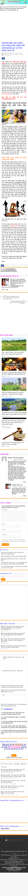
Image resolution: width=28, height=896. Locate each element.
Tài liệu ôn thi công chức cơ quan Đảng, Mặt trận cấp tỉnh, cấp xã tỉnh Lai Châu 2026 (14, 563)
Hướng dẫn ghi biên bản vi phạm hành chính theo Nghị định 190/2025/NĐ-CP (13, 634)
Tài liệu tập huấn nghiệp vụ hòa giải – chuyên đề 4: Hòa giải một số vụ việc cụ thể (11, 297)
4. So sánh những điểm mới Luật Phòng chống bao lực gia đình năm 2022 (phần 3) (14, 726)
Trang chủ (4, 7)
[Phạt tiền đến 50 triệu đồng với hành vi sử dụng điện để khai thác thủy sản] (1, 769)
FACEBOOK (10, 869)
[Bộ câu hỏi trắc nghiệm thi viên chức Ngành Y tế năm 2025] (1, 791)
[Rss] (12, 853)
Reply (24, 481)
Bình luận (4, 767)
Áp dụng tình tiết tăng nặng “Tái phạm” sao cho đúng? (13, 443)
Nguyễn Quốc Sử (7, 53)
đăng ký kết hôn (15, 225)
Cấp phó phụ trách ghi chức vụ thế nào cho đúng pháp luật (13, 781)
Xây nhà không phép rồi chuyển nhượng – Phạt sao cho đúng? (13, 393)
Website (4, 534)
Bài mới (23, 764)
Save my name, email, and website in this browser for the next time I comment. (14, 540)
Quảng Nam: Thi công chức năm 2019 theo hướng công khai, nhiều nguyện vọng (13, 775)
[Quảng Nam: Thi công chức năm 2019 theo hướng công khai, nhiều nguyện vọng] (1, 775)
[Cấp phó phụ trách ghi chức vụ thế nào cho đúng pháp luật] (1, 780)
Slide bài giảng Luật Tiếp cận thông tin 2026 (13, 556)
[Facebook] (13, 853)
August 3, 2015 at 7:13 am (19, 459)
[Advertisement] (14, 26)
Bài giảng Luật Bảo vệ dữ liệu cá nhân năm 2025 (13, 559)
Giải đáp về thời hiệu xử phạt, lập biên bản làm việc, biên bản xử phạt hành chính (13, 422)
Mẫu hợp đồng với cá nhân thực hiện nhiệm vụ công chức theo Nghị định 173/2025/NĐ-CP (12, 628)
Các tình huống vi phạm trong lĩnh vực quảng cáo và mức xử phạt (14, 567)
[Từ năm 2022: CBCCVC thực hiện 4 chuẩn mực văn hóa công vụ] (1, 786)
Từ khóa (16, 764)
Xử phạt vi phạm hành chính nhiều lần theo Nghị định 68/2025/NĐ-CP (14, 373)
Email (4, 529)
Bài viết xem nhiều (6, 764)
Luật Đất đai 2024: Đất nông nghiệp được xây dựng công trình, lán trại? (14, 413)
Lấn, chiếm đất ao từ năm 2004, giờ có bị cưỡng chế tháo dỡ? (13, 353)
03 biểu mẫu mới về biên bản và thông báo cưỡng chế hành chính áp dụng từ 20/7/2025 (13, 640)
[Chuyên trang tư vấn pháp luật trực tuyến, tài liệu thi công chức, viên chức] (14, 2)
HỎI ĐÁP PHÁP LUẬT (14, 7)
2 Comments (20, 54)
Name (4, 524)
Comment (5, 510)
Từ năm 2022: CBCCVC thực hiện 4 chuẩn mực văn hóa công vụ (12, 786)
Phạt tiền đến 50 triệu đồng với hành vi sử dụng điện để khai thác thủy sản (13, 770)
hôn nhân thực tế (10, 269)
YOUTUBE (18, 869)
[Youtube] (15, 853)
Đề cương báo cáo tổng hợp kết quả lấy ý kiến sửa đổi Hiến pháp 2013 (13, 646)
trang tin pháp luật (16, 757)
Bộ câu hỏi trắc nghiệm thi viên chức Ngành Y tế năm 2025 (12, 792)
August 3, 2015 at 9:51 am (19, 487)
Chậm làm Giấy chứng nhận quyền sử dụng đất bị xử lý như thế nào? (17, 302)
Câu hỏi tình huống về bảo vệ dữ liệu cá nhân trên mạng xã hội (12, 553)
